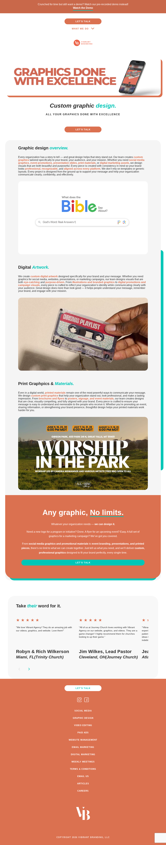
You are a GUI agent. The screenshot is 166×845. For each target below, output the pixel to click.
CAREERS (83, 791)
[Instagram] (79, 700)
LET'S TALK (83, 21)
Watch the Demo (83, 7)
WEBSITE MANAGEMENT (83, 740)
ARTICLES (83, 783)
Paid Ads (83, 732)
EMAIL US (83, 776)
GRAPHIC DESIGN (83, 718)
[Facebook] (86, 700)
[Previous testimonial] (19, 669)
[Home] (83, 50)
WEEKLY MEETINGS (83, 762)
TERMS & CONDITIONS (83, 769)
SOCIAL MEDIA (83, 711)
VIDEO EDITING (83, 725)
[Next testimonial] (29, 669)
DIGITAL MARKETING (83, 754)
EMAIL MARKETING (83, 747)
